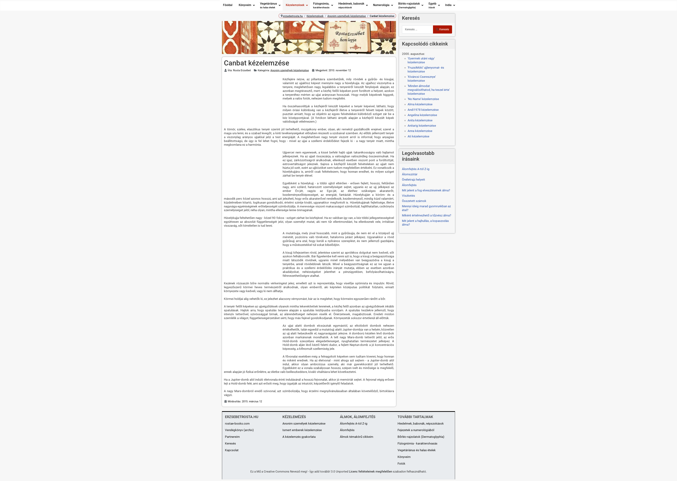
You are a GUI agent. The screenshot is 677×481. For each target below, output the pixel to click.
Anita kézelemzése (420, 120)
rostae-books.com (237, 423)
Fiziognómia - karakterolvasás (417, 443)
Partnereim (232, 436)
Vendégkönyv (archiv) (239, 430)
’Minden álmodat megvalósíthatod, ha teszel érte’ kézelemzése (429, 89)
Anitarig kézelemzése (422, 125)
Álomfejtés (347, 430)
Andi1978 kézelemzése (423, 109)
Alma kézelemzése (420, 104)
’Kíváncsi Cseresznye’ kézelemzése (422, 78)
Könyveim (404, 457)
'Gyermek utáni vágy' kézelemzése (421, 60)
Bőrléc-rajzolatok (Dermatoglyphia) (421, 436)
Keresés (444, 29)
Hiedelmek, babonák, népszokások (421, 423)
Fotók (401, 463)
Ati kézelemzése (418, 136)
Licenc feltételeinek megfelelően (370, 471)
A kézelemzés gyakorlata (299, 436)
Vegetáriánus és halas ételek (417, 450)
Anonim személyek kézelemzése (289, 70)
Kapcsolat (232, 450)
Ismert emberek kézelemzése (302, 430)
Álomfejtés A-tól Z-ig (353, 423)
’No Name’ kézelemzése (423, 99)
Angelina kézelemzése (422, 115)
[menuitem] (228, 5)
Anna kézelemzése (420, 131)
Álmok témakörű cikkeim (356, 436)
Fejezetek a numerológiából (416, 430)
